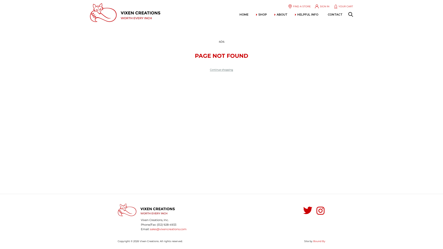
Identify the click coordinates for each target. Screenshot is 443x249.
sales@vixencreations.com (168, 229)
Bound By (319, 241)
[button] (350, 14)
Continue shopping (221, 69)
